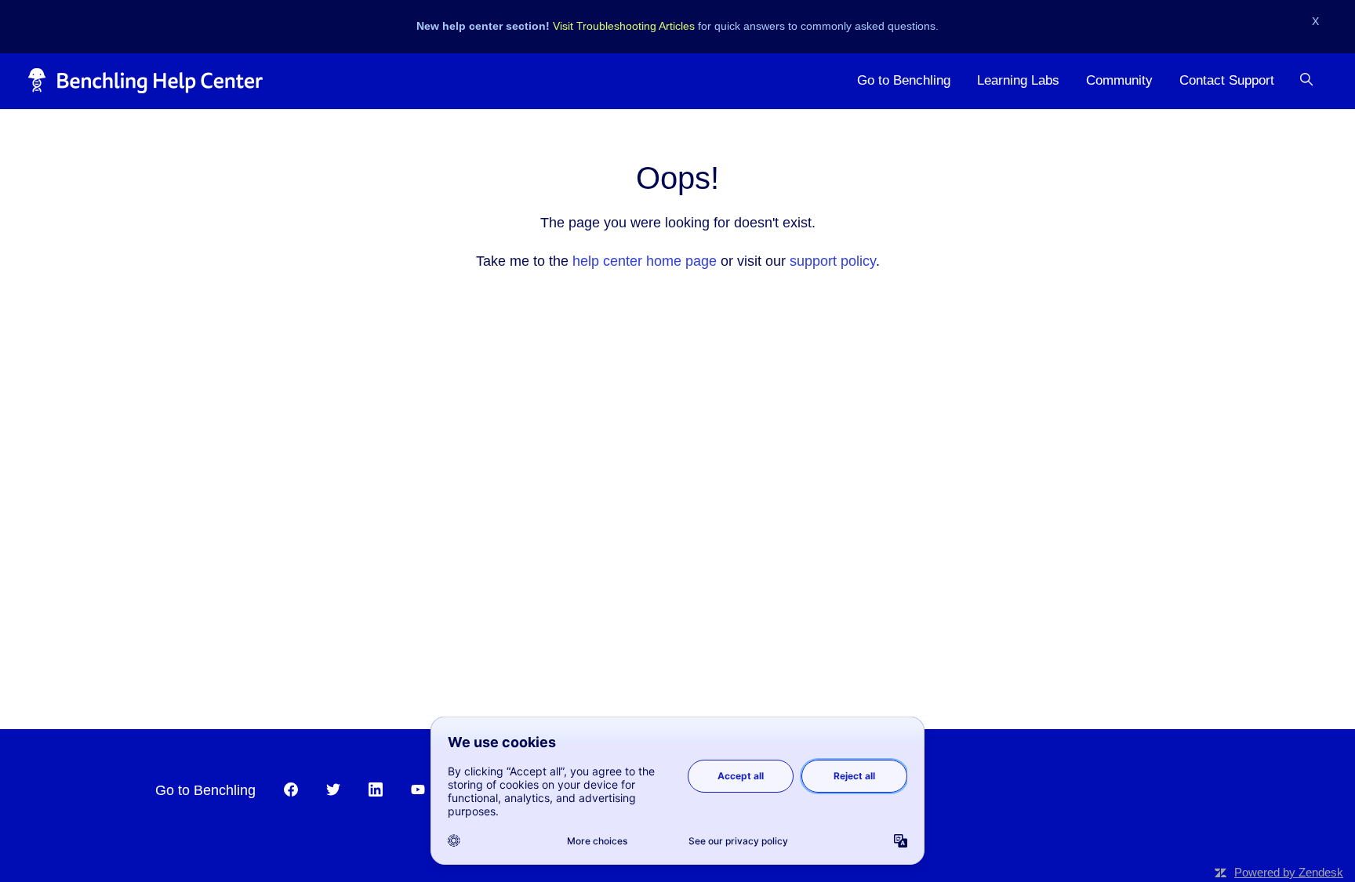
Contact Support (1226, 80)
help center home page (644, 261)
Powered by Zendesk (1288, 872)
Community (1119, 80)
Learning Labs (1018, 80)
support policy (833, 261)
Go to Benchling (903, 80)
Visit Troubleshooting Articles (624, 26)
